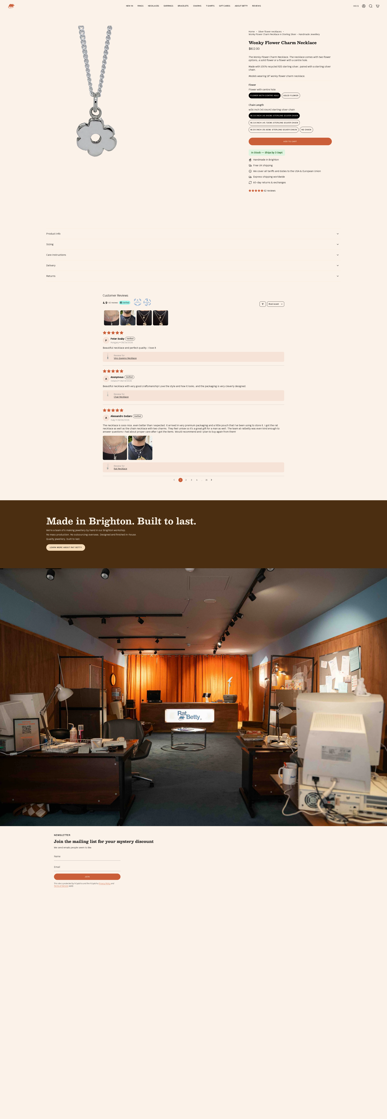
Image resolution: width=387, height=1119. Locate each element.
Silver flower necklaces (270, 31)
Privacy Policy (105, 883)
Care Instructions (56, 254)
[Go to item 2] (127, 317)
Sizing (50, 244)
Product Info (53, 233)
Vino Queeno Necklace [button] (125, 358)
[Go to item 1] (111, 317)
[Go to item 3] (144, 317)
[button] (140, 6)
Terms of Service (61, 886)
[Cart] (377, 6)
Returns (50, 276)
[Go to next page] (212, 480)
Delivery (50, 265)
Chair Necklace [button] (121, 397)
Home (252, 31)
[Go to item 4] (160, 317)
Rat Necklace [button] (120, 468)
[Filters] (263, 304)
